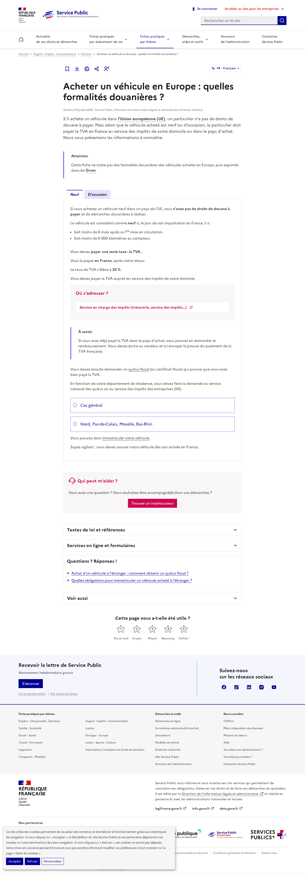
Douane (86, 54)
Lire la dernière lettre (32, 694)
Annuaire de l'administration (173, 764)
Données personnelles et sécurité (186, 853)
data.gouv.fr (229, 808)
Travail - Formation (31, 743)
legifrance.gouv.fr (168, 808)
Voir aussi (77, 598)
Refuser (32, 861)
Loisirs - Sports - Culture (101, 743)
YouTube (273, 687)
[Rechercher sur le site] (282, 20)
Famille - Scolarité (30, 728)
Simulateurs (162, 735)
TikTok (236, 687)
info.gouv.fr (201, 808)
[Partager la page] (97, 69)
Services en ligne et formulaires (101, 545)
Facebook (223, 687)
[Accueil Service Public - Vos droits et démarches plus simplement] (72, 19)
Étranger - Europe (97, 735)
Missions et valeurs (235, 735)
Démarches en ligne (167, 721)
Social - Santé (27, 735)
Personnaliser (53, 861)
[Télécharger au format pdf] (77, 69)
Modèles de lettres (167, 743)
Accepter (14, 861)
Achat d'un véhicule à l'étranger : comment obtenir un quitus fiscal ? (129, 573)
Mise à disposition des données (243, 728)
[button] (106, 69)
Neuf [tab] (74, 194)
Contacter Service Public (272, 39)
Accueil (23, 54)
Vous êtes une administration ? (243, 750)
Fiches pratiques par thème (152, 39)
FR (226, 68)
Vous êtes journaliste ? (238, 757)
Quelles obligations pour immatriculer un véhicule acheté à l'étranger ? (131, 580)
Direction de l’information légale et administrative (220, 794)
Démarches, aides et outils (192, 39)
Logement (25, 750)
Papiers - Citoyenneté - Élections (39, 721)
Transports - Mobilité (32, 757)
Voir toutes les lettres (63, 694)
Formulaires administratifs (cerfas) (177, 728)
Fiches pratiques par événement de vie (106, 39)
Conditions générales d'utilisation (234, 853)
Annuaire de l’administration (235, 39)
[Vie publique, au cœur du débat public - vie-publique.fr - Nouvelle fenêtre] (183, 835)
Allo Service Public (167, 757)
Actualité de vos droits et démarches (56, 39)
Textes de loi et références (96, 530)
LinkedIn (248, 687)
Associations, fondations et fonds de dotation (115, 750)
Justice (90, 728)
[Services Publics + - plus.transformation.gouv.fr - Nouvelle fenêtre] (268, 835)
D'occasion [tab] (97, 194)
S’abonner (30, 683)
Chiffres (229, 721)
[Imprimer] (87, 69)
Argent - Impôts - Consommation (54, 54)
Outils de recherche (167, 750)
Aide (227, 743)
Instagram (261, 687)
